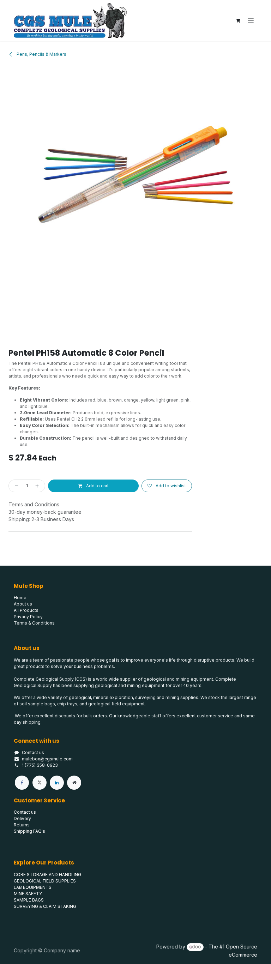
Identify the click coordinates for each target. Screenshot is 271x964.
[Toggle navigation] (250, 21)
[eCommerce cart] (237, 20)
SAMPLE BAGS (29, 900)
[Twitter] (39, 783)
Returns (22, 824)
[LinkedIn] (57, 783)
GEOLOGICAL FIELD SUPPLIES (45, 881)
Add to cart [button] (97, 485)
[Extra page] (74, 783)
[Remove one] (15, 486)
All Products (26, 610)
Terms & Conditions (34, 623)
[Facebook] (22, 783)
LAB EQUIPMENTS (33, 887)
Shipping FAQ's (29, 831)
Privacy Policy (28, 616)
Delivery (22, 818)
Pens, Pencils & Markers (41, 54)
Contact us (33, 752)
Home (20, 597)
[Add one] (38, 486)
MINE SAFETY (28, 893)
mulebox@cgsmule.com (47, 758)
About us (23, 604)
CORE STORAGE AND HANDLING (47, 874)
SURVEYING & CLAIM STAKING (45, 906)
